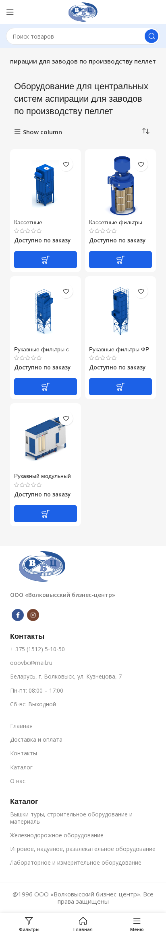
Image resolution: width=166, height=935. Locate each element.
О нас (17, 781)
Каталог (21, 767)
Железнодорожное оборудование (57, 835)
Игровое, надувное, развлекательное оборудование (83, 849)
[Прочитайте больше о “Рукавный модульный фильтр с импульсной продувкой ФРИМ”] (45, 513)
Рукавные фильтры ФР (119, 349)
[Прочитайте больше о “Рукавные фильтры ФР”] (120, 386)
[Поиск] (151, 36)
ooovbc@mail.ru (31, 662)
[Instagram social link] (33, 615)
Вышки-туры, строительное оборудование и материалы (71, 817)
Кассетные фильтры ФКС (115, 225)
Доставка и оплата (36, 739)
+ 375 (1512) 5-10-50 (37, 649)
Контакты (23, 753)
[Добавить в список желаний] (66, 164)
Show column (42, 132)
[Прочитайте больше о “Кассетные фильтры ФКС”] (120, 259)
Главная (21, 726)
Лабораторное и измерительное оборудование (75, 862)
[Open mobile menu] (10, 12)
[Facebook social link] (18, 615)
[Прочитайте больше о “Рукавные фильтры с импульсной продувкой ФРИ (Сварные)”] (45, 386)
